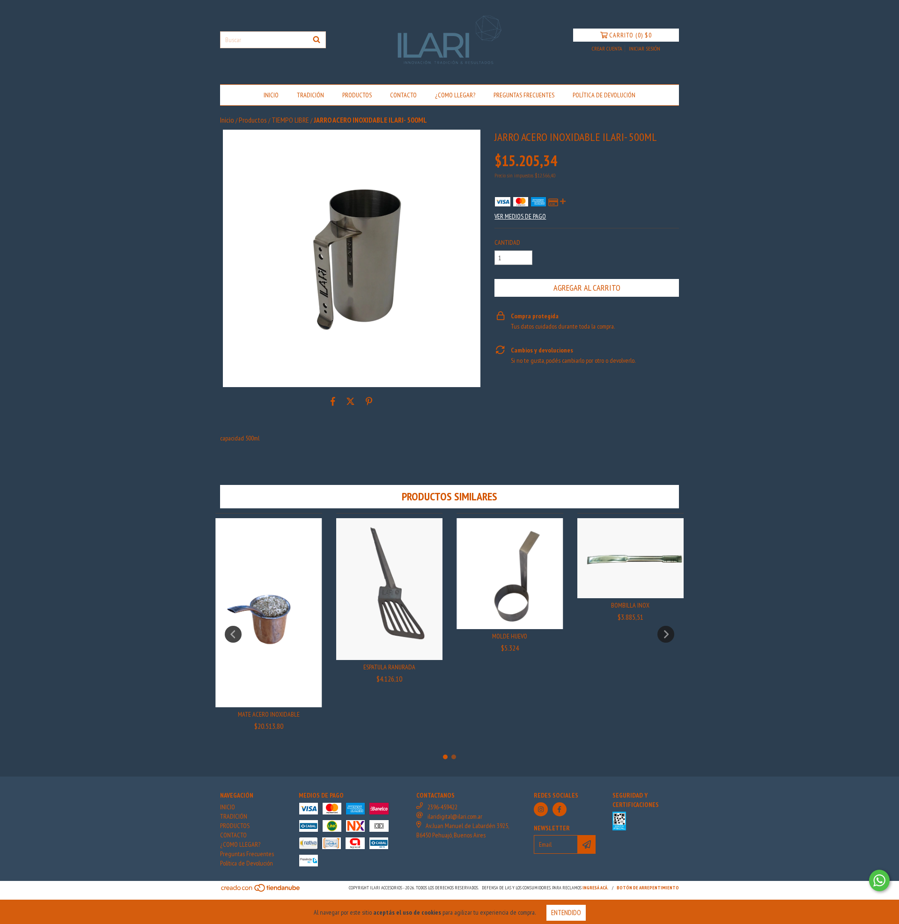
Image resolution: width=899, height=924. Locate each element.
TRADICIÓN (310, 95)
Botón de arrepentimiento (648, 888)
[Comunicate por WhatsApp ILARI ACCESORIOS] (879, 880)
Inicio (227, 120)
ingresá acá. (595, 888)
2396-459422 (442, 807)
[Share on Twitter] (350, 401)
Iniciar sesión (644, 48)
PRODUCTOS (357, 95)
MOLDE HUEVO (509, 636)
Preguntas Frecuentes (524, 95)
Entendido (566, 912)
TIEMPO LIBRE (290, 120)
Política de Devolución (604, 95)
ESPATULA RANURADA (389, 667)
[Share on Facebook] (333, 401)
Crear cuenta (607, 48)
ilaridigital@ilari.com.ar (454, 816)
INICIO (271, 95)
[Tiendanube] (261, 891)
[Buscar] (316, 39)
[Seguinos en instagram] (541, 809)
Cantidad (507, 242)
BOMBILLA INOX (630, 605)
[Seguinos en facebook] (560, 809)
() (630, 35)
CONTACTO (403, 95)
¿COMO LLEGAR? (455, 95)
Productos (253, 120)
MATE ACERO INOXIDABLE (269, 714)
